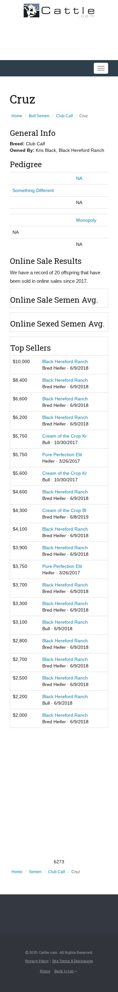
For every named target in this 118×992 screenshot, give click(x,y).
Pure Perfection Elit (62, 454)
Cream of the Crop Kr (64, 436)
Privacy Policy (37, 960)
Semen (35, 872)
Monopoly (86, 220)
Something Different (33, 190)
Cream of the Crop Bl (64, 510)
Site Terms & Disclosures (72, 960)
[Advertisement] (59, 793)
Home (16, 116)
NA (79, 178)
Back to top (64, 970)
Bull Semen (39, 116)
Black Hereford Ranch (65, 361)
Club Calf (64, 116)
